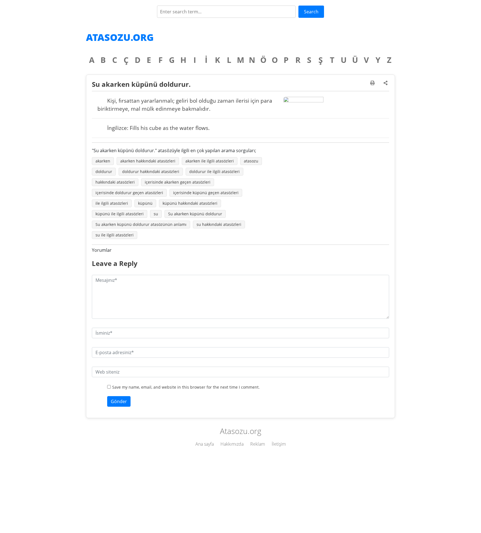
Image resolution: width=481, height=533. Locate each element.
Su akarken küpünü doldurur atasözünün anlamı (140, 224)
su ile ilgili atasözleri (114, 235)
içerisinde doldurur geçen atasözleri (129, 192)
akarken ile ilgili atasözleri (209, 161)
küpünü (145, 203)
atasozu (251, 161)
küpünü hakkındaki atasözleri (190, 203)
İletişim (279, 444)
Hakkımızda (232, 444)
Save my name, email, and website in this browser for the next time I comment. (186, 387)
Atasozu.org (120, 37)
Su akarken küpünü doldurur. (141, 84)
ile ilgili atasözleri (111, 203)
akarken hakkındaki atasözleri (147, 161)
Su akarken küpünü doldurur (195, 213)
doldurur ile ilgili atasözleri (214, 171)
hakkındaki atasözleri (115, 182)
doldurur (103, 171)
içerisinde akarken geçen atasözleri (177, 182)
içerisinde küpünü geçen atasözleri (206, 192)
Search (311, 12)
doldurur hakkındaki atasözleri (150, 171)
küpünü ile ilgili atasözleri (119, 213)
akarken (102, 161)
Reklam (257, 444)
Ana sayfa (204, 444)
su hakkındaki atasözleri (219, 224)
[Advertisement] (240, 491)
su (156, 213)
